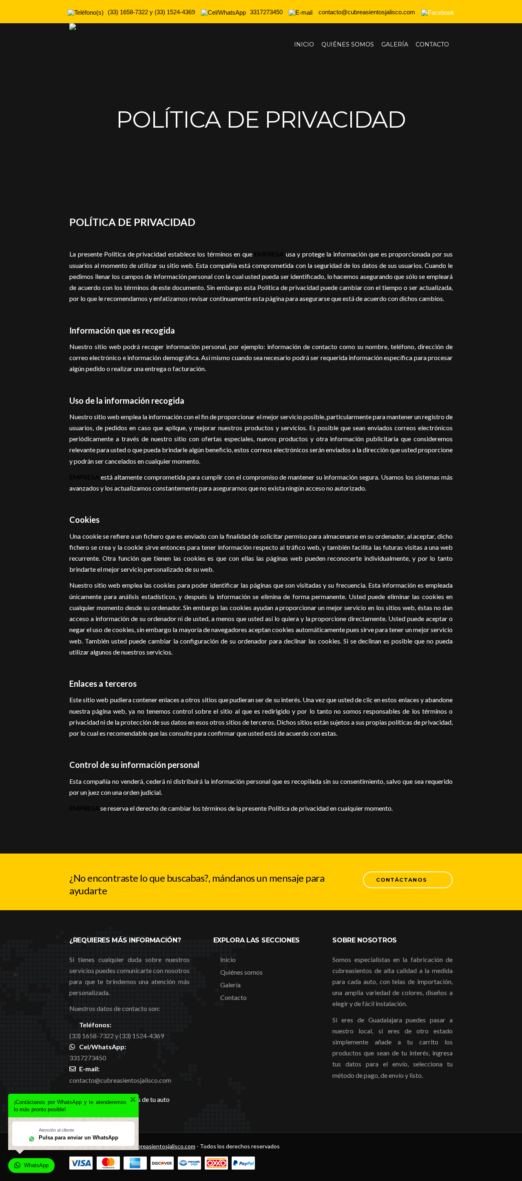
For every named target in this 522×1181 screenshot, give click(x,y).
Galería (394, 44)
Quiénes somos (347, 44)
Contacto (432, 44)
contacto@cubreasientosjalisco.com (120, 1080)
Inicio (304, 44)
